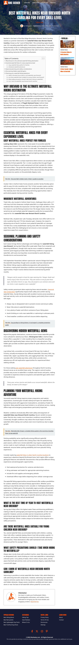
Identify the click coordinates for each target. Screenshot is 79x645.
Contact (61, 620)
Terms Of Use (45, 620)
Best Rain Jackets (8, 620)
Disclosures (44, 622)
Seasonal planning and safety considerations (19, 69)
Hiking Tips (27, 2)
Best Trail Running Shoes (11, 625)
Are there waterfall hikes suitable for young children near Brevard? (26, 77)
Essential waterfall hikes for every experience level (20, 63)
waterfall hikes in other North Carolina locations (33, 455)
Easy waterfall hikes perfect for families (19, 65)
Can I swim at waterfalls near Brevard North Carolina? (23, 81)
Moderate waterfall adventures (17, 67)
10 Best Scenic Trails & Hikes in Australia (66, 70)
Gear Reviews (44, 2)
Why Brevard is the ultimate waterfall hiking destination (22, 61)
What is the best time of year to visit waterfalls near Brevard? (25, 75)
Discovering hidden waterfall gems (16, 71)
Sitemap (43, 625)
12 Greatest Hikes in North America (65, 53)
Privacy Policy (45, 617)
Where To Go (35, 2)
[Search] (76, 2)
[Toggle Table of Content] (42, 58)
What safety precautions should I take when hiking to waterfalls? (26, 79)
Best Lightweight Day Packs (12, 622)
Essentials (53, 2)
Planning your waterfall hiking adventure (18, 73)
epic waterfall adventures (24, 368)
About (61, 617)
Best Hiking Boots (9, 617)
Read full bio (34, 602)
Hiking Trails (39, 22)
